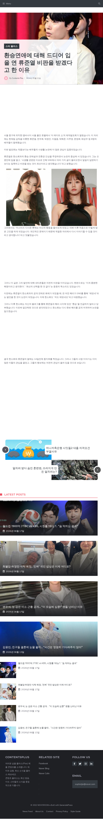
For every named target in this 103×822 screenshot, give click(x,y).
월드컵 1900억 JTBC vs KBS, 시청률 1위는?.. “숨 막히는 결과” (40, 526)
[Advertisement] (51, 113)
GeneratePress (66, 805)
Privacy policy (62, 811)
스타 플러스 (12, 46)
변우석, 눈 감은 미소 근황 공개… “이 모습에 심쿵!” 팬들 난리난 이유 (43, 606)
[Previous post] (5, 450)
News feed (28, 811)
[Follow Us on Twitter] (80, 764)
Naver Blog (44, 768)
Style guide (75, 811)
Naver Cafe (44, 773)
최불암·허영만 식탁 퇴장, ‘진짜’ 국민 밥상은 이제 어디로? (37, 566)
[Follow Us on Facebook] (74, 764)
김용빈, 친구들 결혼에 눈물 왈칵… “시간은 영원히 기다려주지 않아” (43, 647)
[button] (99, 3)
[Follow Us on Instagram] (86, 764)
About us (39, 811)
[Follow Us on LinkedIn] (91, 764)
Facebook (43, 763)
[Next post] (98, 470)
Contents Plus (17, 78)
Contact (49, 811)
